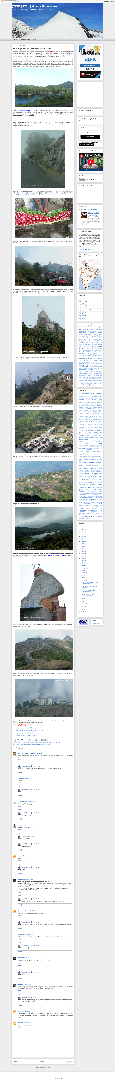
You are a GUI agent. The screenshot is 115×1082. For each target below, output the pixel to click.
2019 (82, 543)
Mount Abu (45, 742)
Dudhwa (91, 418)
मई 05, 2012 (27, 957)
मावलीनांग (92, 368)
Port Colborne (90, 484)
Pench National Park (83, 481)
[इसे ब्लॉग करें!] (42, 740)
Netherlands (99, 471)
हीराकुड (87, 385)
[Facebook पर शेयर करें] (45, 740)
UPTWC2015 (86, 511)
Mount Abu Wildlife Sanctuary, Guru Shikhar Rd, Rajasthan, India (33, 744)
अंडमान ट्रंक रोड (86, 328)
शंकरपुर (100, 379)
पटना (96, 357)
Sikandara (90, 499)
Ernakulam (99, 419)
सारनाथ (82, 382)
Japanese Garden (89, 437)
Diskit (84, 418)
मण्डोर (80, 366)
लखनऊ (89, 375)
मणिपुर (101, 365)
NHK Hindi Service (98, 468)
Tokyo (89, 510)
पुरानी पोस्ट (70, 1061)
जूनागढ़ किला (85, 346)
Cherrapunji (92, 410)
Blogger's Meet (93, 404)
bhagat (19, 856)
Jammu (100, 435)
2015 (82, 553)
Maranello (100, 460)
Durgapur (81, 419)
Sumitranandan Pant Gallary (95, 502)
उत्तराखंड (81, 331)
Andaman (99, 395)
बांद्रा (90, 362)
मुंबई (98, 368)
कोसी (83, 338)
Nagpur (87, 470)
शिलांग (89, 380)
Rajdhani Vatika (98, 487)
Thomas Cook (90, 508)
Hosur (100, 432)
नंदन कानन (87, 355)
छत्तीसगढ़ (80, 344)
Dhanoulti (81, 416)
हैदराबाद (91, 385)
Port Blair (83, 484)
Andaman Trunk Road (84, 396)
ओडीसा (80, 332)
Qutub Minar (99, 485)
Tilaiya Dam (98, 508)
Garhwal (100, 424)
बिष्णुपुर (80, 363)
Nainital (92, 470)
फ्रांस (80, 362)
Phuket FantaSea (97, 482)
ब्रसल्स (100, 363)
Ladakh (87, 454)
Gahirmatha (94, 423)
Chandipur (89, 408)
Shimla (100, 497)
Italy (95, 434)
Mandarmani (86, 460)
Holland (95, 432)
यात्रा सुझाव (81, 313)
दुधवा (86, 354)
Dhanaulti (95, 414)
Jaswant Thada (98, 437)
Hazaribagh (87, 429)
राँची (80, 373)
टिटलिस (91, 348)
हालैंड (80, 385)
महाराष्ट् (86, 366)
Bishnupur (99, 402)
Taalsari (91, 503)
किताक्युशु (96, 332)
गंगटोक (100, 338)
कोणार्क (92, 336)
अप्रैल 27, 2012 (25, 856)
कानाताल (92, 332)
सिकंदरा (89, 382)
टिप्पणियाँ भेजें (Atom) (45, 1067)
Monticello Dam (98, 464)
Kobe (94, 448)
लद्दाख (93, 375)
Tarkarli (80, 507)
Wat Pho (97, 515)
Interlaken (91, 433)
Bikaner (100, 401)
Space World (99, 500)
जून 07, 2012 (36, 972)
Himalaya (99, 430)
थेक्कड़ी (94, 352)
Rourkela (92, 493)
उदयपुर (89, 331)
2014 (82, 556)
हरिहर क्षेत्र (100, 383)
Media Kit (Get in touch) (28, 39)
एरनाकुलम (97, 331)
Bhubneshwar (90, 401)
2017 (82, 548)
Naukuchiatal (85, 471)
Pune (94, 484)
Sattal (85, 496)
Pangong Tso (92, 478)
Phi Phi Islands (83, 482)
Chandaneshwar (82, 408)
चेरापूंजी (97, 342)
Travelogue (58, 742)
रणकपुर (97, 371)
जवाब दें (19, 759)
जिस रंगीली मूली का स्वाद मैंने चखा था (21, 194)
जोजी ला (96, 346)
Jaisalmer (81, 435)
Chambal (95, 407)
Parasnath (99, 478)
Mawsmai (86, 462)
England (94, 419)
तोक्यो (80, 352)
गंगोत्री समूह (81, 339)
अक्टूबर (84, 568)
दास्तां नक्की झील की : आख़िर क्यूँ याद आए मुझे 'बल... (89, 590)
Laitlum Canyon (94, 454)
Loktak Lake (94, 457)
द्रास (101, 354)
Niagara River (98, 473)
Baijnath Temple (89, 398)
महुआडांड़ (91, 366)
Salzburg (100, 493)
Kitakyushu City (83, 448)
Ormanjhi (81, 478)
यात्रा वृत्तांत (28, 742)
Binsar (84, 402)
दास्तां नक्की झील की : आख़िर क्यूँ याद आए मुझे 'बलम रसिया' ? (29, 730)
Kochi (97, 448)
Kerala (99, 443)
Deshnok (91, 414)
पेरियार (94, 358)
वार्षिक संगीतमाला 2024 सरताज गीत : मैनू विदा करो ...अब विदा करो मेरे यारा (93, 214)
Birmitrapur (93, 402)
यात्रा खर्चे (81, 318)
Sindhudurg (99, 499)
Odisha (93, 476)
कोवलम (80, 338)
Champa (100, 407)
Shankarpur (82, 497)
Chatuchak (86, 410)
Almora (80, 395)
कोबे (95, 336)
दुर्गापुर (94, 354)
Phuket (89, 482)
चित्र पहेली (81, 304)
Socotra (80, 500)
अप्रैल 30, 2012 (36, 789)
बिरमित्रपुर (100, 362)
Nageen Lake (82, 470)
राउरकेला (85, 373)
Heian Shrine (87, 430)
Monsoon (90, 464)
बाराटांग (93, 362)
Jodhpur (99, 440)
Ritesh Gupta (21, 879)
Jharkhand (83, 440)
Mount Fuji (88, 465)
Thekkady (81, 508)
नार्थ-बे (93, 355)
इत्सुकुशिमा (93, 329)
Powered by (86, 142)
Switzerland (85, 503)
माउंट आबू (23, 742)
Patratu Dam (92, 479)
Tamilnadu (81, 505)
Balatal (96, 398)
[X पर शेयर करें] (44, 740)
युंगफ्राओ (95, 369)
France (100, 421)
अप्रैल (84, 580)
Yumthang (81, 518)
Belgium (94, 399)
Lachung (81, 454)
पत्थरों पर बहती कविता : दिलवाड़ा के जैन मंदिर (25, 735)
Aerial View (82, 393)
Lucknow (85, 459)
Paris (80, 479)
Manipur (95, 460)
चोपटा (101, 342)
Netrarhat (81, 473)
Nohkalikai (81, 476)
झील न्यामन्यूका (87, 348)
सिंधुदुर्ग (86, 382)
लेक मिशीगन (86, 377)
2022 (82, 536)
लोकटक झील (97, 377)
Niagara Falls (88, 473)
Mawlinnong (81, 462)
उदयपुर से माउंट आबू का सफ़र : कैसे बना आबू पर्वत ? (27, 728)
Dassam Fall (82, 414)
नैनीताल (85, 357)
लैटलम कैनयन (91, 377)
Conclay (86, 413)
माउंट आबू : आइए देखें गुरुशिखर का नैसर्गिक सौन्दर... (90, 583)
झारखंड (81, 348)
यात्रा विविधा (81, 307)
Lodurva (88, 457)
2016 (82, 551)
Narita (80, 471)
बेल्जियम (90, 363)
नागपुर (90, 355)
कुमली (94, 334)
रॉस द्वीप (82, 375)
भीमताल (89, 365)
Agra (86, 393)
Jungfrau (89, 441)
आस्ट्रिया (100, 328)
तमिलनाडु (92, 350)
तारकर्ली (96, 350)
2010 (82, 609)
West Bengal (89, 516)
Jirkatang (93, 440)
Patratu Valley (99, 479)
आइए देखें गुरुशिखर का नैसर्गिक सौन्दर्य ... (25, 733)
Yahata (95, 516)
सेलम (98, 382)
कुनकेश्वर (90, 334)
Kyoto (100, 453)
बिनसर (96, 362)
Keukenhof (81, 445)
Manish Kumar (26, 766)
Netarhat (93, 471)
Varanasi (93, 513)
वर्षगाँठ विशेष (88, 379)
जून (83, 575)
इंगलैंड (80, 329)
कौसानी (86, 338)
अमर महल (92, 328)
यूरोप (83, 371)
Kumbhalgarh (82, 453)
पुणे (90, 358)
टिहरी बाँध (97, 348)
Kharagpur (86, 445)
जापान (99, 344)
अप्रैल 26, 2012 (38, 753)
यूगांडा (98, 369)
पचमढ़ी (93, 357)
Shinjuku (80, 499)
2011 (82, 606)
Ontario (100, 476)
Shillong (95, 497)
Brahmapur (93, 405)
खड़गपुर (96, 338)
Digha (95, 416)
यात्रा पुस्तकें (82, 316)
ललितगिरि (97, 375)
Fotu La (95, 421)
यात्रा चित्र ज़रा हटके (84, 310)
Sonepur (93, 500)
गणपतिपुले (85, 339)
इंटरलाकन (84, 329)
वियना (97, 379)
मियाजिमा (95, 368)
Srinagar (80, 502)
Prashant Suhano (22, 825)
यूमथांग (100, 369)
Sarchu (100, 494)
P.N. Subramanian (22, 801)
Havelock (81, 429)
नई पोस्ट (15, 1061)
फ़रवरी (84, 601)
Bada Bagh (81, 398)
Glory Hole (88, 426)
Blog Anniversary (83, 404)
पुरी (91, 358)
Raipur (86, 487)
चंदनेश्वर (89, 341)
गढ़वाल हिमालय (85, 341)
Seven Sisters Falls (97, 496)
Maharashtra (92, 459)
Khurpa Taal (86, 446)
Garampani (95, 424)
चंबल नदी (93, 341)
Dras (87, 418)
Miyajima (81, 464)
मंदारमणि (97, 365)
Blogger (54, 1078)
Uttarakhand (86, 513)
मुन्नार (100, 368)
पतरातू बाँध (99, 357)
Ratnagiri (92, 491)
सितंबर (84, 570)
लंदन (86, 375)
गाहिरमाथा (92, 339)
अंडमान (80, 328)
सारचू (80, 382)
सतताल (96, 380)
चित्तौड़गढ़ (83, 342)
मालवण (88, 368)
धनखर (80, 355)
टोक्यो (100, 348)
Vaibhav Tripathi (22, 934)
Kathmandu (87, 443)
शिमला (85, 380)
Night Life (91, 474)
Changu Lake (96, 408)
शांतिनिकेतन (81, 380)
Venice (80, 515)
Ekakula (90, 419)
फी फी (88, 360)
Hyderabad (82, 434)
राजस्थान (33, 742)
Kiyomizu (90, 448)
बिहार (83, 363)
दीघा (83, 354)
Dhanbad (100, 414)
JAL (101, 433)
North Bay (87, 476)
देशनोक (97, 353)
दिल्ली (80, 354)
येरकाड (86, 371)
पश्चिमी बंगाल (85, 358)
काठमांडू (87, 332)
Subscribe (90, 137)
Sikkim (94, 499)
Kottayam (81, 451)
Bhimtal (100, 399)
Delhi (86, 415)
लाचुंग (80, 377)
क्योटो (93, 338)
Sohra (84, 500)
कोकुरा (80, 336)
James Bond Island (91, 435)
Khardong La (92, 445)
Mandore (91, 460)
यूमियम (80, 371)
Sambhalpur (82, 494)
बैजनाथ (97, 363)
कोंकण (100, 334)
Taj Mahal (95, 503)
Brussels (99, 405)
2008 (82, 614)
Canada (81, 407)
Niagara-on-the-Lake (83, 474)
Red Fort (97, 491)
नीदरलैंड (100, 355)
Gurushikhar (39, 742)
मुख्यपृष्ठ (42, 1061)
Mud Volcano (94, 467)
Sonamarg (88, 500)
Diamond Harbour (88, 416)
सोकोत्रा (82, 383)
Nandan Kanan (98, 470)
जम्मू (83, 344)
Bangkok (81, 399)
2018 (82, 546)
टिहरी (94, 348)
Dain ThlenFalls (93, 413)
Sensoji (89, 496)
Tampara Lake (88, 505)
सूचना (96, 382)
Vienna (85, 515)
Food (90, 421)
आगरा (96, 328)
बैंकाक (94, 363)
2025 (82, 529)
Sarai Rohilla (95, 494)
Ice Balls (87, 433)
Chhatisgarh (99, 410)
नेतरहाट (80, 357)
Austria (92, 396)
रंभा (94, 371)
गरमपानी (89, 339)
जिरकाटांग (80, 346)
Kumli (88, 453)
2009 (82, 611)
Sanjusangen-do (89, 494)
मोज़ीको (91, 369)
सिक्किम (92, 382)
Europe (81, 421)
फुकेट (96, 360)
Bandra (100, 398)
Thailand (95, 507)
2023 (82, 534)
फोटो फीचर (81, 301)
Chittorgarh (94, 411)
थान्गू (91, 352)
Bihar (95, 401)
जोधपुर (100, 346)
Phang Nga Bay (97, 481)
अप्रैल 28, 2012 (31, 911)
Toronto (93, 510)
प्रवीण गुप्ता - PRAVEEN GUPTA (26, 753)
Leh (101, 456)
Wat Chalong (91, 515)
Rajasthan (51, 742)
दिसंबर (84, 563)
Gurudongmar (82, 427)
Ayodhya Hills (98, 396)
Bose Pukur (87, 405)
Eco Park (86, 419)
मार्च (83, 598)
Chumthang (81, 413)
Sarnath (81, 496)
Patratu (87, 479)
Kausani (94, 443)
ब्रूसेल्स (80, 365)
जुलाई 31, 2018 (27, 1011)
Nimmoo (100, 474)
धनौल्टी (83, 355)
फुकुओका (93, 360)
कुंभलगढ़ (86, 334)
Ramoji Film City (90, 489)
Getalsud (81, 426)
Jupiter (92, 441)
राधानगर (94, 373)
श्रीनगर (93, 380)
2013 (82, 558)
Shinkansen (85, 499)
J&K (98, 434)
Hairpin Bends (98, 427)
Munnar (84, 468)
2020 (82, 541)
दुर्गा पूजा (89, 354)
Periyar (90, 481)
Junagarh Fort (82, 441)
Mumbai (80, 468)
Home (15, 39)
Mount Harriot (95, 465)
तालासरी (100, 350)
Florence (86, 421)
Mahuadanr (99, 459)
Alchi (97, 393)
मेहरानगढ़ (84, 369)
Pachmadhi (86, 478)
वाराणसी (93, 379)
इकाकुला (88, 329)
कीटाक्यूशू (81, 334)
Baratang (88, 399)
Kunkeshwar (94, 453)
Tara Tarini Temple (97, 505)
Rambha (81, 489)
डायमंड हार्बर (87, 350)
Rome (82, 493)
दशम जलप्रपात (99, 352)
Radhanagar (81, 487)
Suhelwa (85, 502)
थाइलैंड (88, 352)
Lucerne (80, 459)
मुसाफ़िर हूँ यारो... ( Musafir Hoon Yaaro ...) (36, 6)
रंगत (92, 371)
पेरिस (97, 358)
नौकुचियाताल (89, 357)
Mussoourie (90, 468)
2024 (82, 531)
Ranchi (82, 491)
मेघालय (80, 369)
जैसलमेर (91, 346)
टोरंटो (80, 350)
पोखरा (99, 358)
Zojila (89, 518)
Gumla (100, 426)
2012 (82, 561)
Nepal (89, 471)
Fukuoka (81, 423)
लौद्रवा (84, 378)
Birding (88, 402)
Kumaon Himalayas (97, 451)
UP (96, 510)
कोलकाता (99, 336)
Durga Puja (98, 418)
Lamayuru (93, 456)
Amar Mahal (86, 395)
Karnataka (81, 443)
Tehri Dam (88, 507)
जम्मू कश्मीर (88, 344)
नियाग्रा (96, 355)
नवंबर (83, 565)
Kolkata (89, 450)
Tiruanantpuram (83, 510)
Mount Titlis (87, 467)
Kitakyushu (99, 446)
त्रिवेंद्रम (84, 352)
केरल (96, 334)
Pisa (80, 484)
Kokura (84, 449)
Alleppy (100, 393)
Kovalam (88, 451)
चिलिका (87, 342)
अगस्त (84, 573)
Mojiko (85, 464)
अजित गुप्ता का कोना (22, 911)
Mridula (20, 778)
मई (83, 577)
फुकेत (100, 360)
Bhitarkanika (82, 401)
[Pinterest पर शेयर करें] (47, 740)
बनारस (83, 362)
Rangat (87, 491)
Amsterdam (92, 395)
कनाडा (84, 332)
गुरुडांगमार (96, 339)
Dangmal (99, 413)
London (100, 458)
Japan (81, 437)
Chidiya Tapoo (82, 411)
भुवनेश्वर (93, 365)
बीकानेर (86, 363)
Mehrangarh (99, 462)
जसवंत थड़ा (94, 344)
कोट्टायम (88, 336)
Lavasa (98, 456)
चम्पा (95, 341)
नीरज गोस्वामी (21, 957)
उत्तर (20, 763)
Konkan (99, 450)
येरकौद (90, 371)
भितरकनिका (85, 365)
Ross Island (87, 493)
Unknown (20, 1011)
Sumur (80, 503)
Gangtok (84, 424)
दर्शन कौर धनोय (21, 984)
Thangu (100, 507)
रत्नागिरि (100, 371)
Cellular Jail (88, 407)
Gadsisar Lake (87, 423)
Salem (96, 493)
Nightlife (95, 474)
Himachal (93, 430)
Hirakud (81, 432)
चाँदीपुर (98, 341)
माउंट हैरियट (85, 368)
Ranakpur (99, 489)
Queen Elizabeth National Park (87, 485)
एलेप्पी (100, 331)
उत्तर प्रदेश (99, 329)
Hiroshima (88, 432)
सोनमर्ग (88, 383)
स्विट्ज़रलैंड (94, 383)
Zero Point (85, 518)
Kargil (100, 441)
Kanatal (97, 441)
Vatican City (99, 513)
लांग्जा (101, 375)
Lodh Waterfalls (82, 457)
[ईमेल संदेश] (35, 740)
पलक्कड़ (80, 358)
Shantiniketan (88, 497)
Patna (83, 479)
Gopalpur (94, 426)
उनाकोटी (93, 331)
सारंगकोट (100, 380)
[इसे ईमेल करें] (40, 740)
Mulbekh (100, 467)
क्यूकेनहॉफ (90, 338)
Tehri (84, 507)
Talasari (100, 503)
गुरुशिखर (18, 742)
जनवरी (84, 603)
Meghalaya (92, 462)
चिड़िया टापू (94, 342)
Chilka (88, 411)
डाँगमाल (83, 350)
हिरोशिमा (83, 385)
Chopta (100, 411)
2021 (82, 539)
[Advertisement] (90, 94)
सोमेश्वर (90, 383)
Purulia (100, 484)
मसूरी (83, 366)
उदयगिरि (86, 331)
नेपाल (83, 357)
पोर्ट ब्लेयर (84, 360)
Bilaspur (80, 402)
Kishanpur (92, 446)
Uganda (96, 511)
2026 (82, 526)
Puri (97, 484)
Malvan (81, 461)
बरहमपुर (87, 362)
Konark (94, 449)
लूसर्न (83, 377)
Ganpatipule (89, 424)
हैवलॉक (94, 385)
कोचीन (83, 336)
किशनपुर (100, 332)
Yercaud (100, 516)
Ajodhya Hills (91, 393)
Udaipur (93, 511)
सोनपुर (85, 383)
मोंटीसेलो (88, 369)
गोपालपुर (80, 341)
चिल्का (90, 342)
